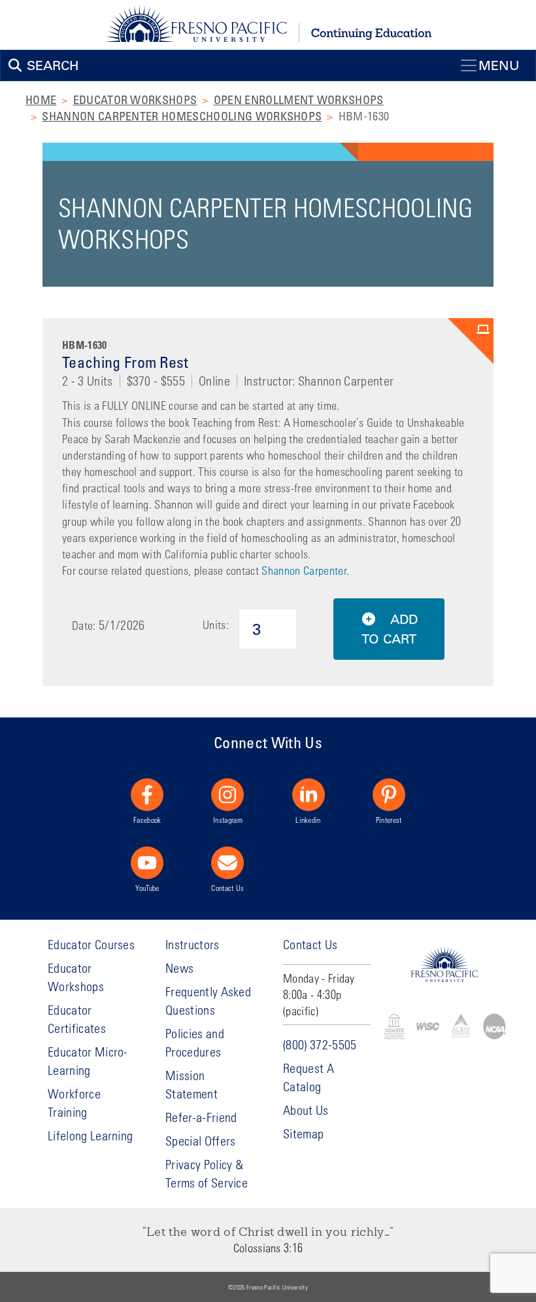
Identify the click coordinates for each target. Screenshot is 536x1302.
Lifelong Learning (90, 1135)
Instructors (192, 944)
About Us (306, 1109)
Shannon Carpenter (303, 570)
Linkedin (308, 819)
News (179, 967)
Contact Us (227, 887)
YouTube (147, 887)
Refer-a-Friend (201, 1117)
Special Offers (200, 1140)
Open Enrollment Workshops (299, 99)
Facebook (147, 819)
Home (40, 99)
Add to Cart (389, 629)
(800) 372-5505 (319, 1044)
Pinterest (389, 819)
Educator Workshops (135, 99)
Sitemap (303, 1133)
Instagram (228, 819)
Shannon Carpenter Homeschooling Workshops (182, 116)
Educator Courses (91, 944)
